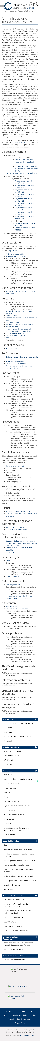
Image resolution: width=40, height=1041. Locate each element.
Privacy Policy (20, 1023)
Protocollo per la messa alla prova (16, 865)
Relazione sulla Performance (16, 364)
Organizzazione (13, 251)
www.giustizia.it (20, 142)
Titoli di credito (9, 835)
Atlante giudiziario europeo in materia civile (20, 881)
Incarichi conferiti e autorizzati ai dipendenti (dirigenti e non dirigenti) (19, 330)
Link (34, 1015)
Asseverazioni (9, 819)
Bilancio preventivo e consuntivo (18, 511)
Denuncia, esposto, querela (14, 815)
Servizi (8, 561)
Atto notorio (8, 824)
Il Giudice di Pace (25, 1011)
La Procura (6, 9)
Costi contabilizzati (13, 576)
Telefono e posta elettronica (16, 256)
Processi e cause (10, 810)
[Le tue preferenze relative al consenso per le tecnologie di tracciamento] (38, 781)
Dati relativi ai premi (13, 368)
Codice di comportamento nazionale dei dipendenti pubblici (24, 162)
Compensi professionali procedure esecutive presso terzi (16, 905)
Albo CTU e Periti (10, 922)
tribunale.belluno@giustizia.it (23, 1032)
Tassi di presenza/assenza (13, 949)
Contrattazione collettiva (15, 333)
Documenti (8, 741)
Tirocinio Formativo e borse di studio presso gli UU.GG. (20, 855)
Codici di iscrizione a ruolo (13, 917)
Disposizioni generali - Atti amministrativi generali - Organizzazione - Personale (19, 944)
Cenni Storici (8, 727)
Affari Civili (8, 764)
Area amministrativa (11, 756)
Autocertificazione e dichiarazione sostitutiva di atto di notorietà (16, 829)
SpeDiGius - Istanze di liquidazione (17, 931)
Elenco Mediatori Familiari (13, 926)
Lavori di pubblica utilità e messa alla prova (20, 860)
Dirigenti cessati (12, 316)
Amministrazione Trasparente (19, 1019)
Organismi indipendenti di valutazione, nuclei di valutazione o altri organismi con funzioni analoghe (21, 543)
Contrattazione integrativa (16, 336)
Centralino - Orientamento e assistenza (18, 723)
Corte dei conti (11, 552)
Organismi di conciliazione (13, 885)
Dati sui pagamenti (13, 585)
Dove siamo (8, 732)
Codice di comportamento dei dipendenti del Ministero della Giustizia (26, 168)
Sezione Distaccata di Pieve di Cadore (17, 736)
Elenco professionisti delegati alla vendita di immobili (20, 870)
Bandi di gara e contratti (15, 466)
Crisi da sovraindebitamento (14, 960)
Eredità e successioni (11, 801)
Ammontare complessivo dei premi (19, 366)
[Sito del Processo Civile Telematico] (20, 998)
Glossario (7, 845)
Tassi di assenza (12, 327)
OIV (7, 338)
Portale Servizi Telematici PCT (14, 900)
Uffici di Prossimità (10, 889)
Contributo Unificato (11, 783)
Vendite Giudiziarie (19, 1015)
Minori (6, 797)
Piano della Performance (15, 361)
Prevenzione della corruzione (17, 609)
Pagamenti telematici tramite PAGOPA (18, 779)
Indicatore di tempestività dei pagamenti (21, 596)
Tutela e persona (10, 788)
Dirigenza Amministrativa (13, 751)
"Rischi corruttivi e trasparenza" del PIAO (21, 173)
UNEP (4, 1015)
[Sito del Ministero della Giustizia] (20, 987)
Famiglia (7, 792)
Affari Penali (8, 760)
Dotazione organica (13, 322)
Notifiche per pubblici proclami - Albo (18, 849)
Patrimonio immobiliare (15, 527)
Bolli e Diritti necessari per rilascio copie (19, 876)
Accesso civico (11, 607)
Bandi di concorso (12, 348)
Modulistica (8, 775)
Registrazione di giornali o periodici (17, 806)
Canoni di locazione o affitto (16, 530)
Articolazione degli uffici (15, 254)
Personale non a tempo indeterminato (20, 324)
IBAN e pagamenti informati (16, 598)
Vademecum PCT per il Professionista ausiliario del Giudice (17, 912)
